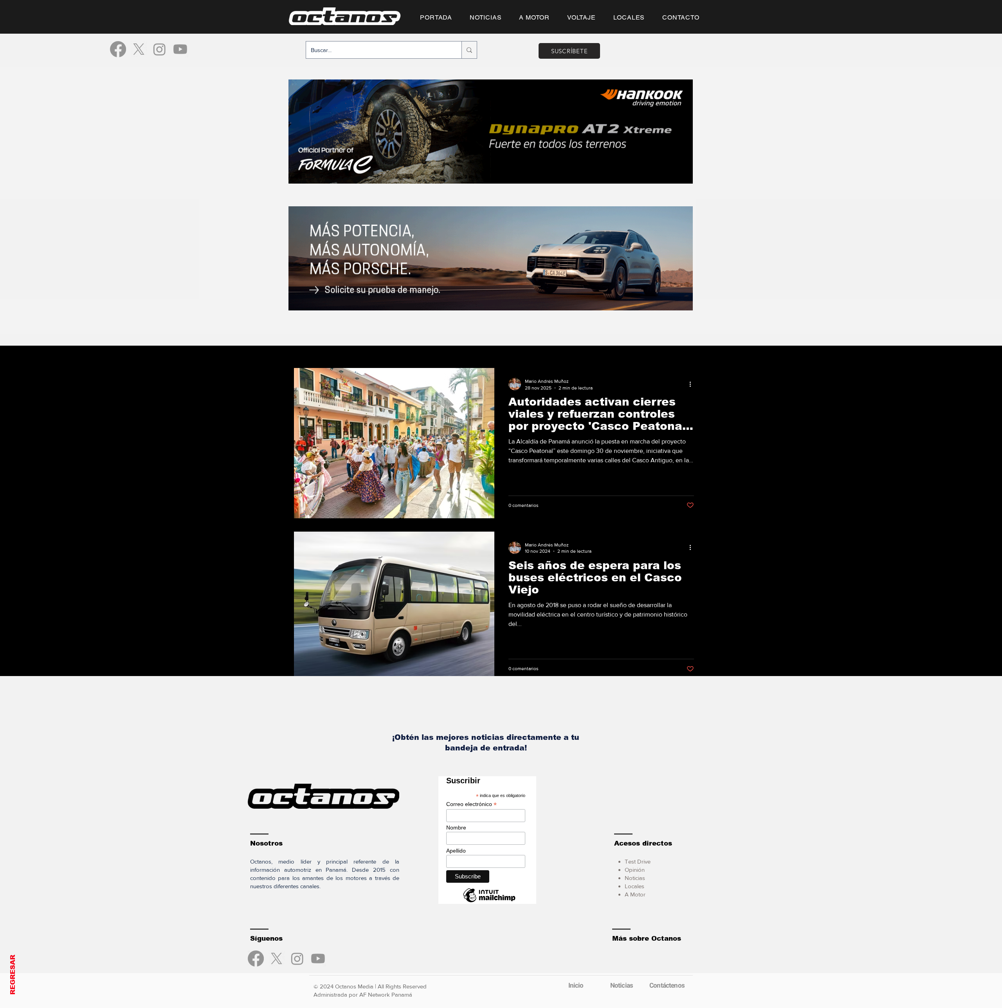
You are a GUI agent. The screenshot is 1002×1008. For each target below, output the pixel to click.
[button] (501, 627)
